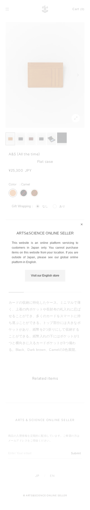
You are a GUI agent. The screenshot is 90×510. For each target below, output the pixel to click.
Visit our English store (45, 275)
